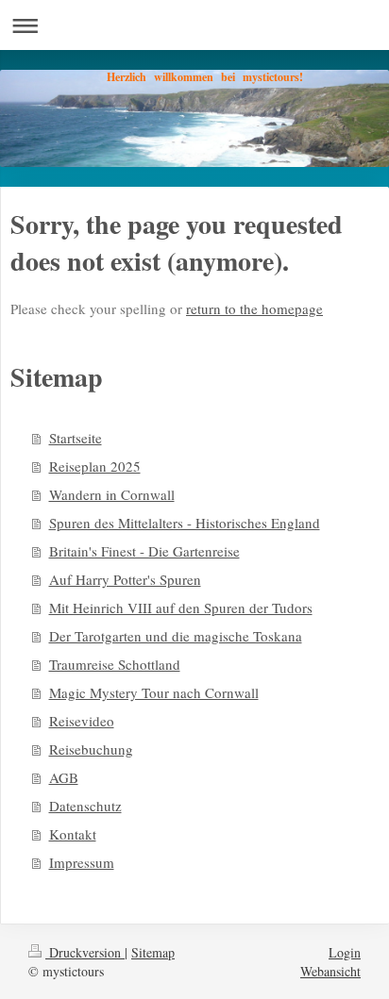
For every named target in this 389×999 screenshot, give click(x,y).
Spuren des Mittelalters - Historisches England (184, 522)
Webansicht (330, 971)
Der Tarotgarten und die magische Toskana (175, 635)
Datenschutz (85, 805)
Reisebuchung (91, 749)
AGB (63, 777)
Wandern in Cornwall (112, 494)
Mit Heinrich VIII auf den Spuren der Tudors (181, 607)
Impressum (81, 862)
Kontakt (72, 833)
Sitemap (153, 952)
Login (345, 952)
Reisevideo (81, 720)
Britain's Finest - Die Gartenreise (144, 550)
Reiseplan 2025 (95, 466)
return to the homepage (254, 308)
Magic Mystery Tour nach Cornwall (154, 692)
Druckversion (85, 952)
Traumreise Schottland (114, 664)
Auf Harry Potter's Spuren (125, 579)
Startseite (75, 437)
